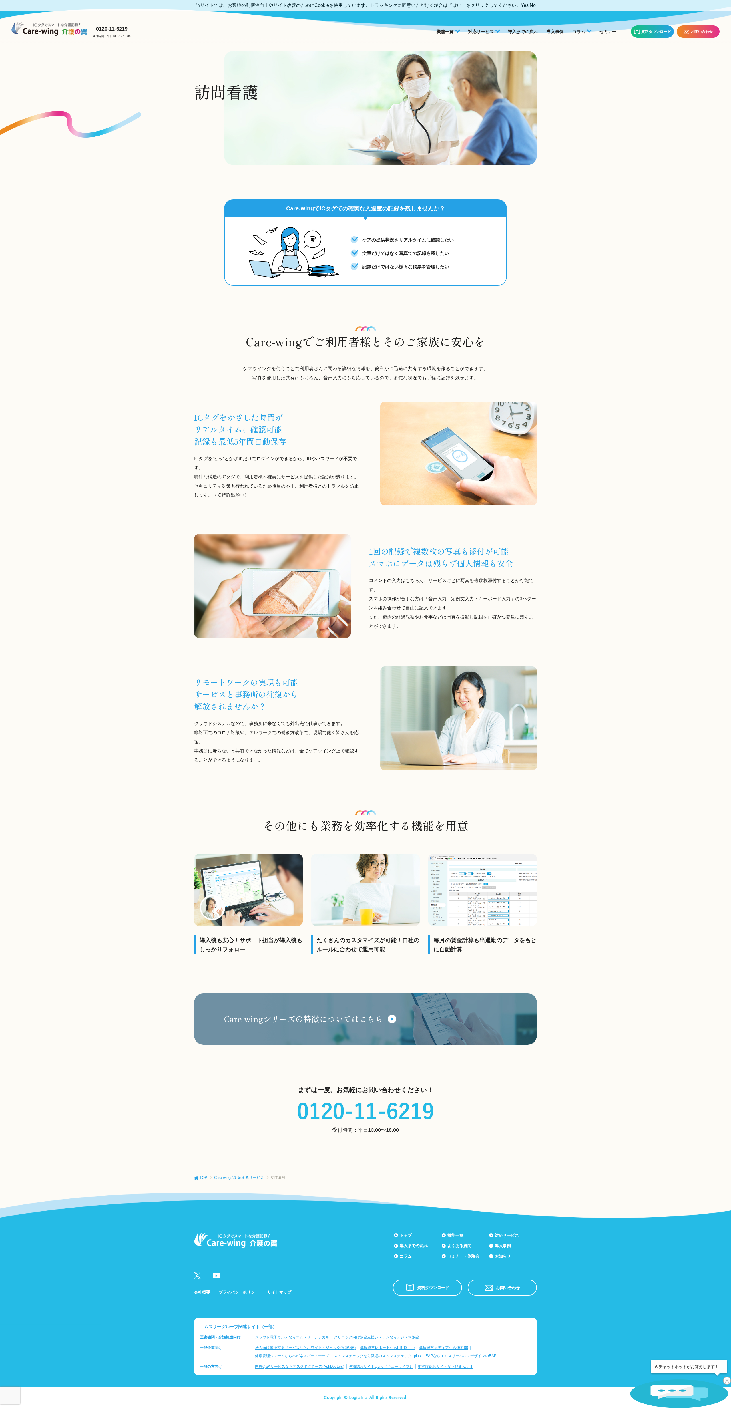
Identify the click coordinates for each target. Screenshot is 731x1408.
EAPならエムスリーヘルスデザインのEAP (461, 1356)
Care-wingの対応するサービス (239, 1177)
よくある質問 (459, 1245)
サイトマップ (279, 1292)
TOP (203, 1177)
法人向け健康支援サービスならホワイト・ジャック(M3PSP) (305, 1347)
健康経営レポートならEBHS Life (387, 1347)
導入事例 (555, 31)
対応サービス (507, 1235)
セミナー (607, 31)
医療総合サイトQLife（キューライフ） (381, 1366)
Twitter (197, 1275)
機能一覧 (455, 1235)
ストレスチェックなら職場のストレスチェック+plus (377, 1356)
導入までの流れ (523, 31)
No (533, 5)
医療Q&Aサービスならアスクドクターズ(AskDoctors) (299, 1366)
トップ (406, 1235)
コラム (406, 1256)
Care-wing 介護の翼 (49, 28)
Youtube (216, 1275)
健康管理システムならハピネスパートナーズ (292, 1356)
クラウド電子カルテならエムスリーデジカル (292, 1337)
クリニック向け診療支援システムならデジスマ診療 (376, 1337)
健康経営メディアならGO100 (443, 1347)
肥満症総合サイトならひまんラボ (445, 1366)
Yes (525, 5)
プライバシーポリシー (239, 1292)
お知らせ (503, 1256)
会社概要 (202, 1292)
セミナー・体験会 (463, 1256)
